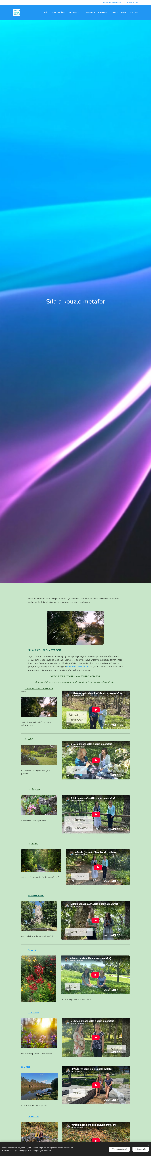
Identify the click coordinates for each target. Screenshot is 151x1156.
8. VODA (25, 1067)
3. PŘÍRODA (34, 789)
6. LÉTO (32, 950)
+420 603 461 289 (132, 2)
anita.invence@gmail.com (112, 2)
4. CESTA (33, 843)
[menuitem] (45, 12)
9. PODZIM (33, 1116)
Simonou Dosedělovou (77, 666)
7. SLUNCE (33, 1012)
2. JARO (29, 739)
